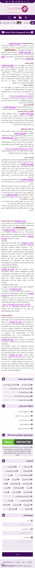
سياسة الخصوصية (8, 562)
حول (24, 562)
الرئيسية (29, 562)
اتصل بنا (18, 562)
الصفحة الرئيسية (26, 385)
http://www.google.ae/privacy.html (21, 96)
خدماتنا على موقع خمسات (10, 385)
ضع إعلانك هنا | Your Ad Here (23, 396)
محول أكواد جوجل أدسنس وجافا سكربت (20, 388)
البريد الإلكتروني (25, 529)
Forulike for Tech (20, 221)
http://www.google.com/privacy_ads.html (16, 304)
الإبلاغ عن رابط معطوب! (25, 400)
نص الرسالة (26, 537)
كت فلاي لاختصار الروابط (24, 428)
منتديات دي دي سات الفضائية (23, 416)
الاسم (28, 520)
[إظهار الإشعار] (2, 565)
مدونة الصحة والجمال (25, 420)
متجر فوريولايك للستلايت (24, 411)
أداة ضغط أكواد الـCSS (25, 392)
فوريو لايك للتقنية (8, 565)
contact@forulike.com (20, 227)
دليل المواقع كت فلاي (25, 424)
